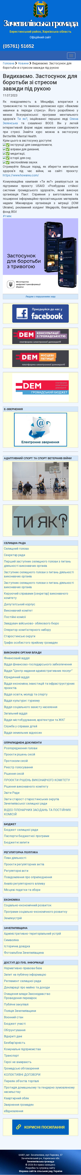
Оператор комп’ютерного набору (27, 630)
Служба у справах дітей (20, 726)
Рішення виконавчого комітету (26, 786)
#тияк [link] (7, 216)
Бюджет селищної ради (21, 830)
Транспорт (11, 1055)
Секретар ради (14, 555)
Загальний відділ (15, 713)
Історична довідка (17, 946)
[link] (22, 119)
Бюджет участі (15, 1023)
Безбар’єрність (14, 1043)
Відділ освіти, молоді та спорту (25, 694)
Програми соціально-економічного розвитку (35, 911)
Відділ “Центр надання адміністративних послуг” (38, 671)
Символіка (11, 940)
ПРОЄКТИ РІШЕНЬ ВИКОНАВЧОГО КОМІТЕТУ (37, 780)
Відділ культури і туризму (22, 700)
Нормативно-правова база (23, 968)
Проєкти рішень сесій (19, 754)
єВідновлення (13, 1111)
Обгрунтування (14, 1030)
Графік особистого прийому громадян (31, 642)
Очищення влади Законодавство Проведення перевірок (27, 996)
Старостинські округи (19, 636)
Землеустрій (13, 918)
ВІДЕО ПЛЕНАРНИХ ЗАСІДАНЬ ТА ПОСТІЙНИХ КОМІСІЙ (37, 812)
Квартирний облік (16, 1098)
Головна (8, 63)
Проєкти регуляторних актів (24, 864)
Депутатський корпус (19, 604)
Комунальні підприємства (22, 1049)
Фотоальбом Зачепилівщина (24, 952)
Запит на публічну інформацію (25, 974)
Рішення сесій (14, 773)
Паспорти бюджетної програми (26, 836)
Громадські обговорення (21, 1068)
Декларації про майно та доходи (27, 987)
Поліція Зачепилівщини (20, 1011)
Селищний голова (16, 548)
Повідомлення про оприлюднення (28, 877)
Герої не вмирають (17, 1062)
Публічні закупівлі (16, 1004)
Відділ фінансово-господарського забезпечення (38, 664)
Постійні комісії (15, 617)
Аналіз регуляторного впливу (24, 883)
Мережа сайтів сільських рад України (40, 1171)
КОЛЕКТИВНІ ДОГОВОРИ (22, 1074)
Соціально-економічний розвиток (27, 905)
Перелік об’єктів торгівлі (21, 1081)
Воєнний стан (13, 1017)
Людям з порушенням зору (41, 296)
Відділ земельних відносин (23, 732)
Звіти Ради (11, 793)
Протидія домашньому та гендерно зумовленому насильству (39, 1090)
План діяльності (15, 858)
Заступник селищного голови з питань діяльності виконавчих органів (39, 574)
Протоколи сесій (16, 761)
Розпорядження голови (20, 748)
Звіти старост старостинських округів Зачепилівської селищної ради (31, 801)
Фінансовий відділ (17, 658)
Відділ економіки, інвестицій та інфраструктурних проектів (39, 686)
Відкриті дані (13, 1036)
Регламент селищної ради (22, 981)
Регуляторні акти (16, 871)
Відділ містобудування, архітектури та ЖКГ (34, 720)
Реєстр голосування (18, 767)
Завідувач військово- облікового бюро (31, 623)
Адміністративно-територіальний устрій (32, 933)
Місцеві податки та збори (22, 890)
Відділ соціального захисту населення (30, 707)
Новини (23, 63)
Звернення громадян (19, 1104)
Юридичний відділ (16, 677)
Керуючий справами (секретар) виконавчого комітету (36, 596)
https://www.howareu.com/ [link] (21, 175)
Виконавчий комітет (18, 610)
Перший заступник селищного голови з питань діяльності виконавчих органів (37, 564)
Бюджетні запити (16, 842)
